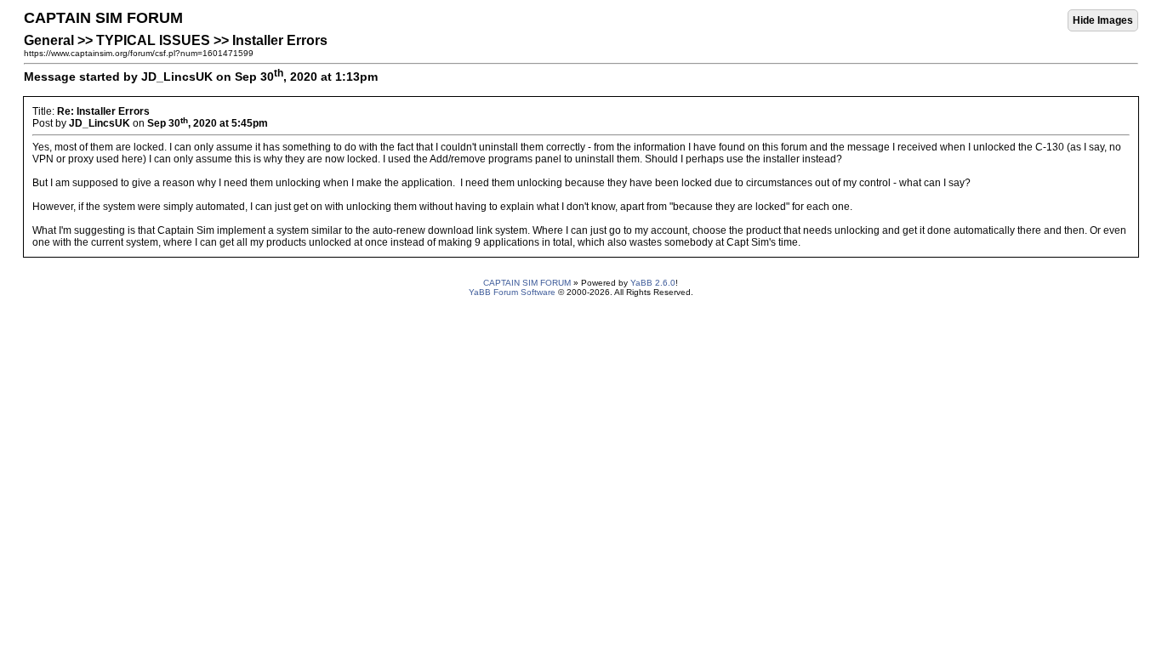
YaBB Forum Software (512, 292)
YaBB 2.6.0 (652, 282)
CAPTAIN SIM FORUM (527, 282)
